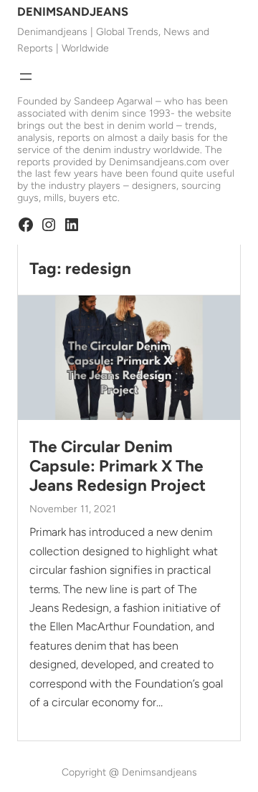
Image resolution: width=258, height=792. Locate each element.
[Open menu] (25, 76)
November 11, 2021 (72, 509)
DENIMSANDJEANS (72, 11)
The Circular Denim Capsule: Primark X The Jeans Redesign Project (117, 466)
